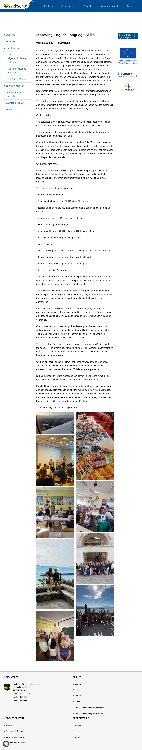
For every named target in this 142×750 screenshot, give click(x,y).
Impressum (79, 690)
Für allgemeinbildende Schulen (16, 58)
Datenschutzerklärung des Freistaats (89, 708)
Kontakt (9, 109)
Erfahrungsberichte (15, 86)
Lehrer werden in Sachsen (16, 743)
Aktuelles (10, 41)
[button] (6, 744)
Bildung (9, 725)
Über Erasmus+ (13, 48)
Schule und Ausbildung (15, 737)
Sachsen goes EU (15, 103)
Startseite (10, 35)
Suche (77, 702)
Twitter (77, 731)
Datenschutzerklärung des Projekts (89, 714)
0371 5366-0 (25, 694)
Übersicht (78, 684)
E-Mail (77, 737)
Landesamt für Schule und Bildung (26, 684)
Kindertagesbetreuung (14, 731)
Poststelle (23, 700)
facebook (78, 725)
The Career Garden (17, 79)
